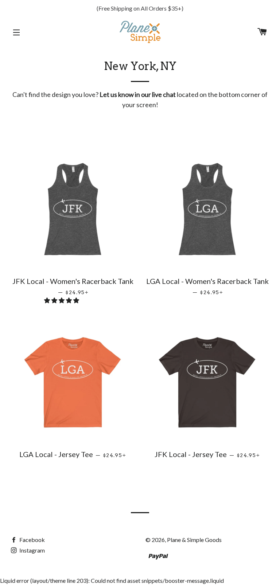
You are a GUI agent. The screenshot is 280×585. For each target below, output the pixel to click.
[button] (62, 300)
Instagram (31, 550)
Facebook (31, 539)
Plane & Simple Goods (194, 539)
